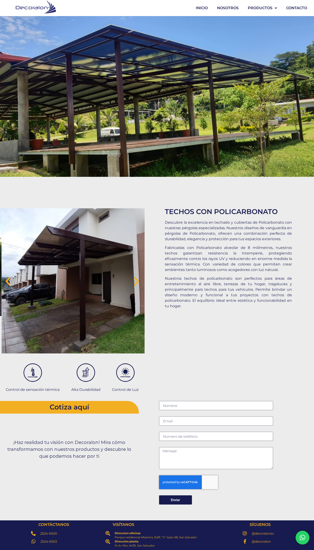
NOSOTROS (228, 8)
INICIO (202, 8)
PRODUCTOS (260, 8)
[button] (8, 281)
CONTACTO (296, 8)
